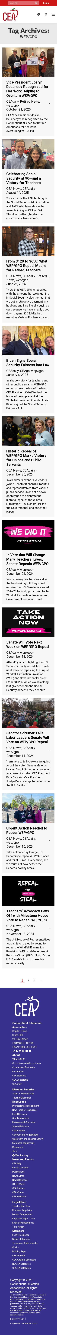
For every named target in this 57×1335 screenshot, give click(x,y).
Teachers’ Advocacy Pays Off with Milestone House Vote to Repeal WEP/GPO (27, 915)
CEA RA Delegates (21, 1268)
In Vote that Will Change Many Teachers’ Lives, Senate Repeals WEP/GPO (27, 559)
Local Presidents (20, 1235)
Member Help (21, 1155)
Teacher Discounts (21, 1097)
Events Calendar (20, 1167)
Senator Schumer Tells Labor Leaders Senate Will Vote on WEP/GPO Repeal (27, 737)
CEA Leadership (20, 1080)
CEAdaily (12, 101)
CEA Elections (19, 1075)
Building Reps (19, 1251)
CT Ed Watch (18, 1184)
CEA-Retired (18, 1255)
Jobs (14, 1151)
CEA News (13, 189)
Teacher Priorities (21, 1206)
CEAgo (25, 371)
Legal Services (19, 1114)
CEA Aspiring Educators (24, 1259)
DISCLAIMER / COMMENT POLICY (24, 1323)
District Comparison (22, 1214)
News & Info (18, 1176)
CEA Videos (18, 1192)
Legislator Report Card (23, 1218)
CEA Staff (17, 1084)
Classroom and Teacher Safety (27, 1139)
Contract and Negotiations (25, 1134)
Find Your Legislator (22, 1210)
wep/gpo (12, 105)
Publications (18, 1171)
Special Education (21, 1126)
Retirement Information (24, 1122)
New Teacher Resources (24, 1110)
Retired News (29, 101)
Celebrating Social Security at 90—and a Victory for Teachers (23, 178)
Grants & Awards (20, 1118)
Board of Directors (21, 1239)
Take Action (18, 1227)
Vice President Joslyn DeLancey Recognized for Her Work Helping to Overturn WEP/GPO (27, 89)
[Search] (36, 3)
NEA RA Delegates (21, 1264)
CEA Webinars (19, 1196)
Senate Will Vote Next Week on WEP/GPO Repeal (27, 644)
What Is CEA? (18, 1059)
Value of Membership (23, 1093)
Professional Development (25, 1106)
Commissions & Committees (26, 1063)
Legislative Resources (23, 1222)
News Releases (20, 1180)
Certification (18, 1130)
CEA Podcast (18, 1188)
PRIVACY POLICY (17, 1319)
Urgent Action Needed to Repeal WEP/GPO (26, 830)
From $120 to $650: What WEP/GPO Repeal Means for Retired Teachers (26, 265)
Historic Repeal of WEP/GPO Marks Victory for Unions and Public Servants (26, 458)
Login (46, 3)
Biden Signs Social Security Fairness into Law (27, 362)
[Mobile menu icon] (53, 14)
